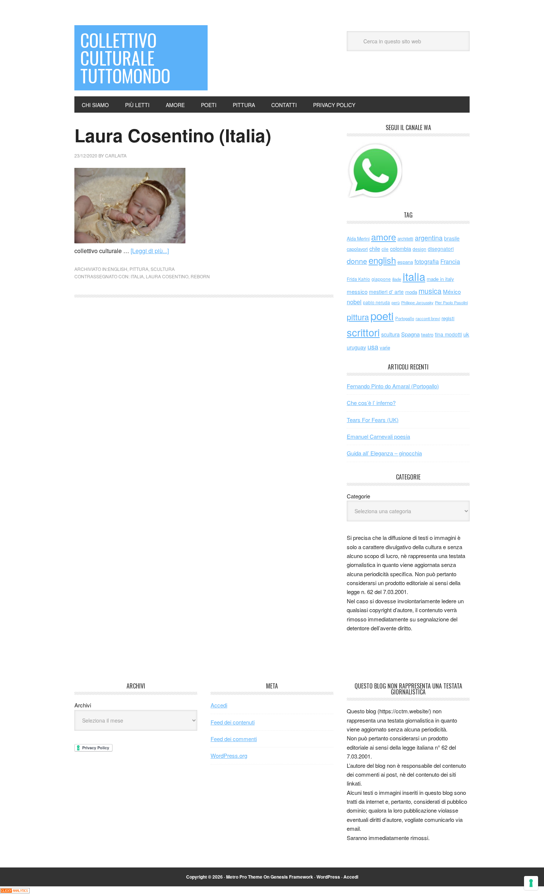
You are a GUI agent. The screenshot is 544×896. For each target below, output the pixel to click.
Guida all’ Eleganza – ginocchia (384, 453)
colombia (400, 248)
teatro (427, 334)
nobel (354, 301)
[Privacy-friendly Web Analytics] (15, 891)
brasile (452, 238)
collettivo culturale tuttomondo (125, 58)
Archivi (82, 705)
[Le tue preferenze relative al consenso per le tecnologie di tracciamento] (531, 883)
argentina (429, 237)
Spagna (410, 334)
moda (411, 291)
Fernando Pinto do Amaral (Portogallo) (393, 386)
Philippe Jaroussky (417, 302)
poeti (382, 315)
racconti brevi (428, 318)
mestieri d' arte (386, 291)
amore (383, 236)
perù (396, 302)
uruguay (356, 347)
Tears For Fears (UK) (373, 420)
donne (357, 261)
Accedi (219, 705)
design (419, 249)
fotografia (426, 261)
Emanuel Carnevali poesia (378, 436)
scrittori (363, 332)
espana (405, 261)
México (452, 291)
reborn (200, 276)
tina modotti (448, 334)
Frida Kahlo (358, 279)
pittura (139, 269)
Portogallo (404, 318)
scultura (163, 269)
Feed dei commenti (234, 739)
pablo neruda (376, 302)
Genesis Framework (292, 876)
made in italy (440, 278)
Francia (450, 261)
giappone (381, 279)
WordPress (328, 876)
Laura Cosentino (167, 276)
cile (385, 249)
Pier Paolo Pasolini (451, 302)
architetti (405, 239)
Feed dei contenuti (233, 722)
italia (137, 276)
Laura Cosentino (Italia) (172, 135)
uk (466, 334)
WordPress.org (229, 755)
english (117, 269)
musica (430, 291)
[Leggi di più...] (150, 250)
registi (447, 318)
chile (374, 248)
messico (357, 291)
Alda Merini (358, 238)
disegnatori (441, 248)
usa (372, 346)
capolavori (357, 248)
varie (385, 347)
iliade (396, 279)
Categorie (358, 496)
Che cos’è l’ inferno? (371, 402)
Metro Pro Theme (244, 876)
